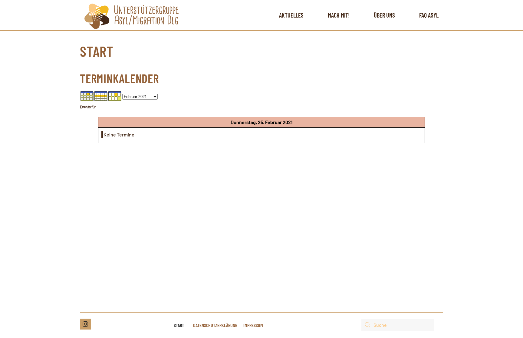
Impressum (253, 325)
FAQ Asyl (429, 15)
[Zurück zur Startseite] (131, 15)
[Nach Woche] (101, 95)
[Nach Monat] (87, 95)
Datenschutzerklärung (215, 325)
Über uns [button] (384, 15)
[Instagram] (85, 324)
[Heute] (115, 95)
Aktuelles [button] (291, 15)
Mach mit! (339, 15)
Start (179, 325)
